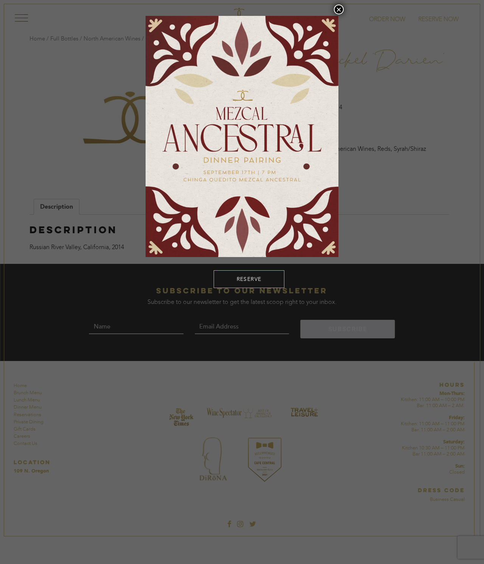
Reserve (249, 279)
